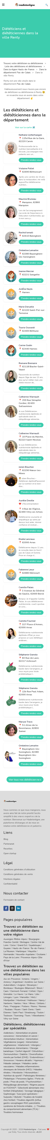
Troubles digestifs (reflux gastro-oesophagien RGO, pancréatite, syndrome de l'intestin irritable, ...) (22, 1103)
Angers (34, 978)
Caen (5, 991)
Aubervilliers (9, 985)
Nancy (42, 1000)
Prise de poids (17, 1081)
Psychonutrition (33, 1081)
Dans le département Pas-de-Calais (25, 71)
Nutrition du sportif (12, 1075)
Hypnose (38, 1060)
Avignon (21, 985)
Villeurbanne (38, 1015)
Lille (37, 994)
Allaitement (23, 1045)
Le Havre (18, 994)
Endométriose (37, 1057)
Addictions (8, 1032)
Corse (13, 945)
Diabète (24, 1054)
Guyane (7, 948)
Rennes (42, 1006)
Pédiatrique (9, 1078)
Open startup (9, 853)
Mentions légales (11, 879)
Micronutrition (31, 1072)
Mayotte (32, 951)
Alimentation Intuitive (13, 1039)
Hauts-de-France (20, 948)
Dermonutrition (10, 1054)
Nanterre (7, 1003)
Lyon (16, 997)
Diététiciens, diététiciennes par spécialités (24, 1026)
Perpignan (15, 1006)
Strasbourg (30, 1012)
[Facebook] (5, 908)
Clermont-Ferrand (18, 991)
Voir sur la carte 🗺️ (25, 127)
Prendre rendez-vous (31, 160)
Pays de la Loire (11, 957)
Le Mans (29, 994)
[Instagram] (12, 908)
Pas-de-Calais (24, 83)
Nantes (17, 1003)
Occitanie (41, 954)
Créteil (32, 991)
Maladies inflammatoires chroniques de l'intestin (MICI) (21, 1068)
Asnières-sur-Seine (33, 982)
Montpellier (9, 1000)
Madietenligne (30, 1129)
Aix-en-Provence (11, 978)
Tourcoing (18, 1015)
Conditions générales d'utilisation (19, 869)
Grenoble (7, 994)
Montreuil (21, 1000)
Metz (33, 997)
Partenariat (8, 843)
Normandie (8, 954)
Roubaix (8, 1009)
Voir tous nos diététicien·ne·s (25, 779)
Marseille (24, 997)
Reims (34, 1006)
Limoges (7, 997)
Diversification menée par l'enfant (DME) (23, 1056)
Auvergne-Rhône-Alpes (15, 939)
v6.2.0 (38, 1132)
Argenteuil (17, 982)
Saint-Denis (28, 1009)
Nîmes (32, 1003)
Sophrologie (9, 1093)
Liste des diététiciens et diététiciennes (23, 66)
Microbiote (17, 1072)
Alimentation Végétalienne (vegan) (20, 1040)
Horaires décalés (24, 1060)
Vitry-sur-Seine (10, 1018)
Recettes (7, 848)
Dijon (39, 991)
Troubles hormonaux (13, 1112)
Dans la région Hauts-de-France (19, 69)
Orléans (40, 1003)
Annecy (7, 982)
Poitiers (25, 1006)
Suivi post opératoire (27, 1093)
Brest (39, 988)
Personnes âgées (24, 1078)
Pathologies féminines (34, 1075)
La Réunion (8, 951)
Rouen (17, 1009)
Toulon (40, 1012)
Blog (5, 839)
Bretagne (24, 942)
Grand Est (22, 945)
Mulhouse (32, 1000)
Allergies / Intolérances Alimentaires (22, 1047)
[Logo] (25, 4)
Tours (27, 1015)
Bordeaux (8, 988)
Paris (5, 1006)
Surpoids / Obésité (12, 1097)
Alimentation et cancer (26, 1035)
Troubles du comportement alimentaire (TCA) (24, 1108)
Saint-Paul (18, 1012)
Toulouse (7, 1015)
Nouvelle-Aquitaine (25, 954)
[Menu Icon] (3, 4)
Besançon (32, 985)
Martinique (21, 951)
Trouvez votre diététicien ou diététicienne (23, 63)
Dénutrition (37, 1051)
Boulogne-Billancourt (25, 988)
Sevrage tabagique (34, 1090)
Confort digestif (22, 1051)
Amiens (25, 978)
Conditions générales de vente (18, 874)
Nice (25, 1003)
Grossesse (8, 1060)
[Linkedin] (18, 908)
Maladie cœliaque (11, 1063)
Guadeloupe (35, 945)
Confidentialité (10, 883)
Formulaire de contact (13, 899)
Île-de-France (37, 948)
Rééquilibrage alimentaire (15, 1084)
